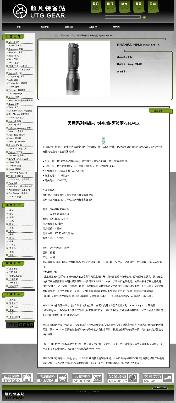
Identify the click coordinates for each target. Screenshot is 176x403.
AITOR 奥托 (14, 42)
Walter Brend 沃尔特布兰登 (20, 186)
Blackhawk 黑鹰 (15, 52)
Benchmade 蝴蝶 (15, 49)
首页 (19, 27)
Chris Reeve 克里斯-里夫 (19, 69)
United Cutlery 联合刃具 (19, 179)
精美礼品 (13, 306)
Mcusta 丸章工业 (16, 131)
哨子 (11, 224)
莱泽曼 (12, 300)
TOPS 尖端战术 (15, 176)
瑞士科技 (13, 303)
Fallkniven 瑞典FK (16, 90)
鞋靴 (11, 221)
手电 (11, 227)
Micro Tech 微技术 (16, 135)
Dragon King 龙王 (16, 76)
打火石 (12, 245)
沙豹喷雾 (13, 279)
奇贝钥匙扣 (14, 317)
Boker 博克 (13, 56)
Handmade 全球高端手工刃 (20, 100)
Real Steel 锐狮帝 (16, 155)
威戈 (11, 310)
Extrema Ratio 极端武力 (18, 83)
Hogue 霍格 (13, 104)
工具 (11, 313)
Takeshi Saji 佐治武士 (18, 172)
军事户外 (45, 27)
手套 (11, 255)
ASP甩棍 (13, 282)
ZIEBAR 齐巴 (14, 196)
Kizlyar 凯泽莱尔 (16, 117)
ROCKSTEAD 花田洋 (18, 159)
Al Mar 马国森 (15, 45)
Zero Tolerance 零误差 (18, 193)
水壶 (11, 251)
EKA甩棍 (13, 286)
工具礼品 (93, 27)
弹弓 (11, 210)
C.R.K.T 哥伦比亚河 (17, 66)
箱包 (11, 231)
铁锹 (11, 241)
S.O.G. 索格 (13, 162)
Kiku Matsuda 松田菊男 (18, 114)
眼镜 (11, 238)
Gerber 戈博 (13, 97)
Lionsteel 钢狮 (14, 121)
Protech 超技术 (15, 152)
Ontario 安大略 (15, 145)
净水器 (12, 248)
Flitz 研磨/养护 (15, 93)
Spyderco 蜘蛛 (14, 166)
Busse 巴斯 (13, 62)
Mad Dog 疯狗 (14, 124)
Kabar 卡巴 (13, 107)
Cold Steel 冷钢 (15, 73)
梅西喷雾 (13, 269)
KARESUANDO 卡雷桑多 (20, 111)
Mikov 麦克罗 (14, 138)
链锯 (11, 217)
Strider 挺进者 (14, 169)
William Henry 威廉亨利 (19, 190)
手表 (11, 234)
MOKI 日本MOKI (16, 142)
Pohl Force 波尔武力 (17, 148)
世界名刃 (117, 27)
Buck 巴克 (13, 59)
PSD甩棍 (13, 272)
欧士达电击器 (15, 276)
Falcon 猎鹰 (13, 87)
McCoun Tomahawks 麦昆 (19, 128)
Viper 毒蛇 (13, 183)
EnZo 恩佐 (13, 80)
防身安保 (69, 27)
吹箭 (11, 214)
